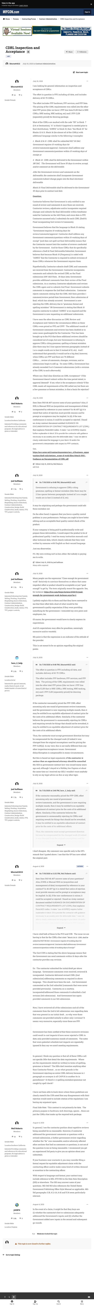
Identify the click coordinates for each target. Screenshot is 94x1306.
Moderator (41, 1234)
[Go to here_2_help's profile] (17, 658)
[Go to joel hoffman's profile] (17, 475)
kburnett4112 (15, 63)
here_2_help (16, 663)
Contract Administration (45, 63)
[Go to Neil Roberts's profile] (17, 398)
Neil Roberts (17, 403)
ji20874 (17, 1210)
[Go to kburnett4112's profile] (7, 63)
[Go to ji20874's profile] (17, 1205)
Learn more (4, 4)
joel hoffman (17, 481)
